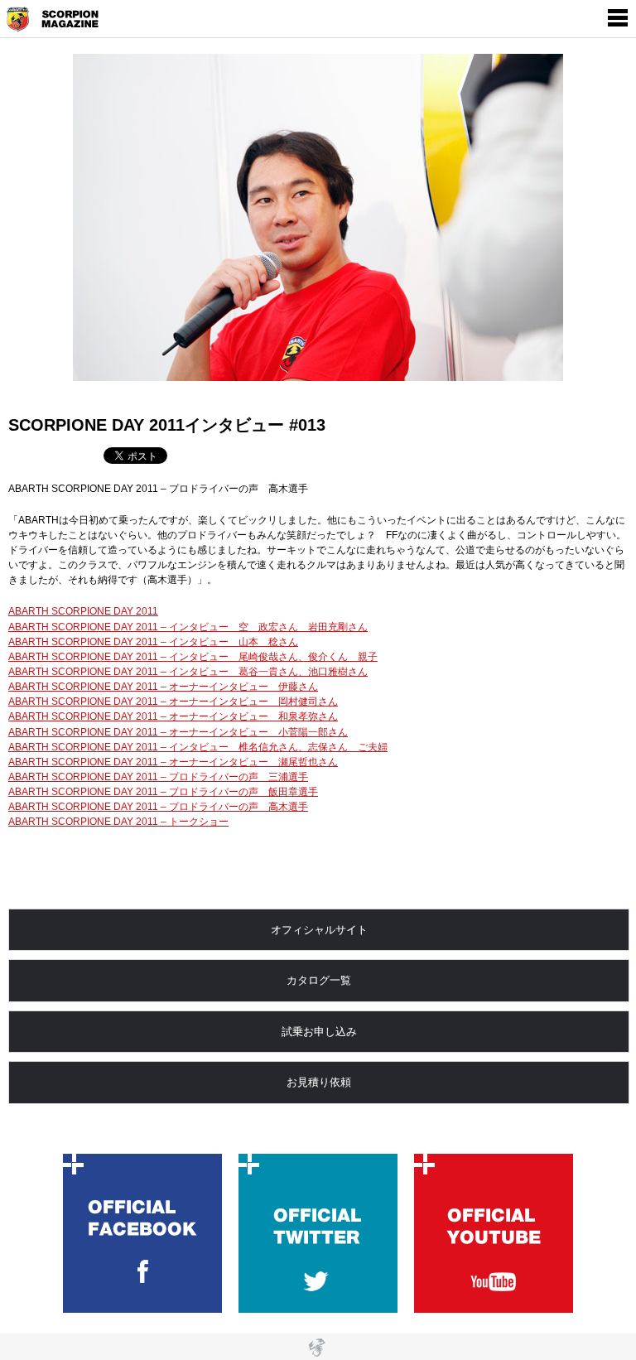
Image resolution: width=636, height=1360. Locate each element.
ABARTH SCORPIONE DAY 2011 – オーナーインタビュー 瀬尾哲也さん (173, 762)
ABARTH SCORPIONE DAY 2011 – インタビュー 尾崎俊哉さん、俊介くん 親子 (193, 657)
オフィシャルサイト (319, 930)
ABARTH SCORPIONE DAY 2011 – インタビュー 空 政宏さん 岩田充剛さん (188, 627)
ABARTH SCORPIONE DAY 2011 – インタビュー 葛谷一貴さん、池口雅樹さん (188, 672)
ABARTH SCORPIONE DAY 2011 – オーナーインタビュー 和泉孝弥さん (173, 716)
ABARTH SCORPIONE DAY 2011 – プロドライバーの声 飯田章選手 (163, 792)
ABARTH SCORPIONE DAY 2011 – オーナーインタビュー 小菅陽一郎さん (178, 732)
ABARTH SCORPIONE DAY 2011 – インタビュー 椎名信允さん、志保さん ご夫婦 (198, 747)
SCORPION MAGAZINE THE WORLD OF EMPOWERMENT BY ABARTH (59, 19)
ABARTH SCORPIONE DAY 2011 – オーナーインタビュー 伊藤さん (163, 686)
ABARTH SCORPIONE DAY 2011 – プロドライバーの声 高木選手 (158, 807)
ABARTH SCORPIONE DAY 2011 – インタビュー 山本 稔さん (153, 642)
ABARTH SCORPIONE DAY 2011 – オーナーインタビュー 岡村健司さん (173, 701)
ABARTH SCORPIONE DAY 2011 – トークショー (118, 821)
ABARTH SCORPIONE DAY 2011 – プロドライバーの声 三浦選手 (158, 777)
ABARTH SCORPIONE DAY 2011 (83, 611)
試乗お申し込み (319, 1031)
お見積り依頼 (319, 1082)
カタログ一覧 (319, 980)
